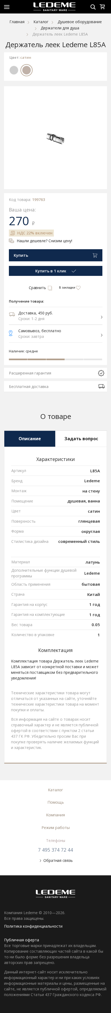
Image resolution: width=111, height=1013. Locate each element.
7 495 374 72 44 (55, 850)
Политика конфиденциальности (33, 926)
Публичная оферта (21, 939)
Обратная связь (57, 860)
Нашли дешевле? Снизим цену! (44, 240)
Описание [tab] (30, 439)
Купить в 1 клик (50, 270)
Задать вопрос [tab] (81, 439)
